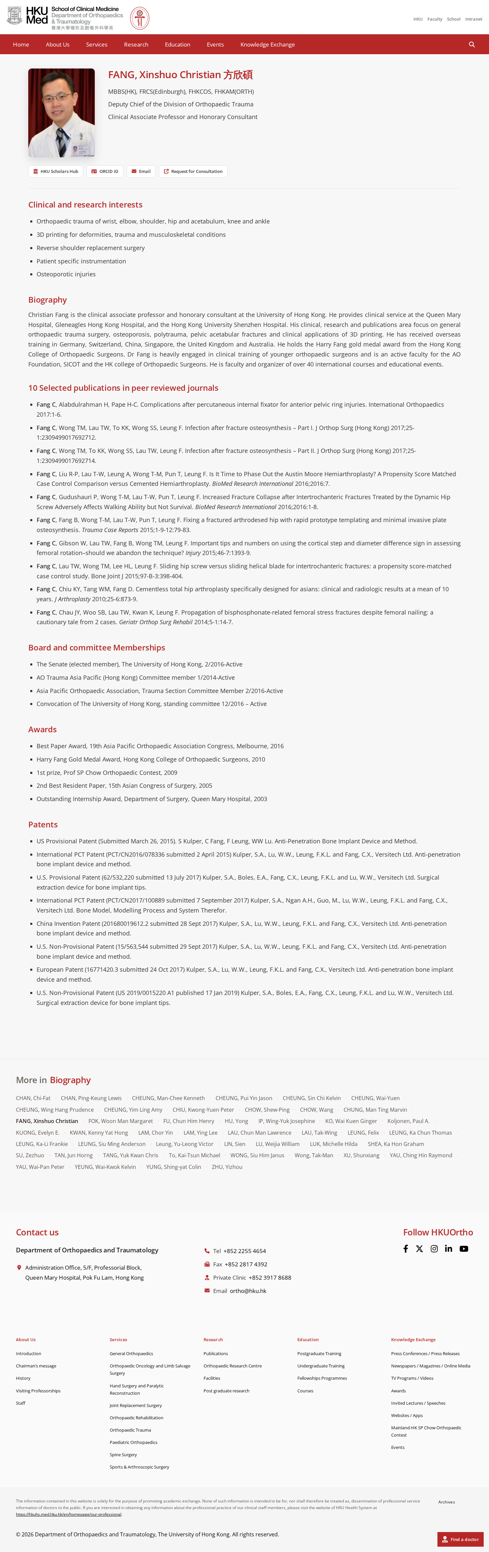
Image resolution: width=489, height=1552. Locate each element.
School (454, 19)
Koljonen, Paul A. (408, 1121)
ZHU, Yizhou (227, 1167)
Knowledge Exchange (268, 44)
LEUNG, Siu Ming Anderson (112, 1144)
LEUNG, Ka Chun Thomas (420, 1132)
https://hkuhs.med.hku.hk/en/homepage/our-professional (68, 1514)
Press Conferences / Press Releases (425, 1353)
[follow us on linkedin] (448, 1249)
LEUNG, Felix (363, 1132)
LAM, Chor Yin (155, 1132)
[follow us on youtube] (463, 1249)
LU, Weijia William (278, 1144)
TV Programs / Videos (412, 1378)
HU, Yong (236, 1121)
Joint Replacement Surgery (136, 1405)
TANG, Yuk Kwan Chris (130, 1155)
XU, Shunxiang (362, 1155)
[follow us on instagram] (434, 1249)
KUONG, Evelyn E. (38, 1132)
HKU (418, 19)
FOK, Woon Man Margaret (120, 1121)
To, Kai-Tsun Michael (194, 1155)
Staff (20, 1403)
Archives (446, 1502)
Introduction (28, 1353)
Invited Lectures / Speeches (418, 1403)
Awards (398, 1391)
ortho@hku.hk (248, 1291)
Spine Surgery (123, 1455)
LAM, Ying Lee (201, 1132)
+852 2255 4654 (245, 1251)
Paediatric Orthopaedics (133, 1442)
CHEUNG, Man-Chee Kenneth (168, 1098)
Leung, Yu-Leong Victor (185, 1144)
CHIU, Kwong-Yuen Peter (203, 1109)
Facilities (212, 1378)
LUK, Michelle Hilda (334, 1144)
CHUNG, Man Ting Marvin (375, 1109)
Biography (70, 1080)
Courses (305, 1391)
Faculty (434, 19)
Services (96, 44)
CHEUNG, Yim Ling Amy (133, 1109)
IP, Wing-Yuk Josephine (286, 1121)
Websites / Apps (407, 1415)
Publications (216, 1353)
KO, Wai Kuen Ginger (351, 1121)
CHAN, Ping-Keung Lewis (91, 1098)
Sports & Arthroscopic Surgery (139, 1467)
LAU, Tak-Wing (319, 1132)
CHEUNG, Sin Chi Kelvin (312, 1098)
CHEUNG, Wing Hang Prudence (55, 1109)
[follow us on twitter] (419, 1249)
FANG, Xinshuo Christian (47, 1121)
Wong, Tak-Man (314, 1155)
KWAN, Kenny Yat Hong (99, 1132)
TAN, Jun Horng (74, 1155)
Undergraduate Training (321, 1366)
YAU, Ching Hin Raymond (421, 1155)
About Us (58, 44)
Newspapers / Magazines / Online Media (430, 1366)
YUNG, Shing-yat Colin (173, 1167)
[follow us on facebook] (405, 1249)
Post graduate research (226, 1391)
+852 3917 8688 (270, 1277)
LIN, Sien (234, 1144)
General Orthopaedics (131, 1353)
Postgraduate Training (319, 1353)
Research (136, 44)
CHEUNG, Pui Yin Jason (244, 1098)
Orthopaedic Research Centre (233, 1366)
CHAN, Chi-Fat (33, 1098)
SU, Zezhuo (30, 1155)
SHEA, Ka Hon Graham (396, 1144)
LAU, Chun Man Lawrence (259, 1132)
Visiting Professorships (38, 1391)
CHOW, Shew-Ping (267, 1109)
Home (21, 44)
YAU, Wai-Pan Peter (40, 1167)
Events (215, 44)
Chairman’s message (36, 1366)
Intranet (473, 19)
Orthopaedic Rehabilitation (136, 1418)
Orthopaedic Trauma (130, 1430)
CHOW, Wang (316, 1109)
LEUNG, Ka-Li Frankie (42, 1144)
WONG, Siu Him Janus (257, 1155)
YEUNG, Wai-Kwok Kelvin (105, 1167)
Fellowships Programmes (322, 1378)
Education (177, 44)
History (23, 1378)
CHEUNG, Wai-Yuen (375, 1098)
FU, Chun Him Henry (188, 1121)
